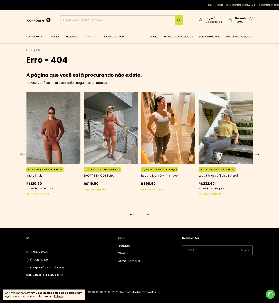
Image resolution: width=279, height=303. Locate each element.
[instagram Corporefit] (27, 238)
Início (55, 36)
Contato (153, 36)
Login (209, 18)
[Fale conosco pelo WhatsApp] (270, 294)
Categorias (34, 36)
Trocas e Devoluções (239, 36)
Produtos (72, 36)
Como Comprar (114, 36)
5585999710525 (37, 252)
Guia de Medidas (209, 36)
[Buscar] (179, 20)
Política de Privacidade (178, 36)
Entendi (58, 296)
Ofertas (91, 36)
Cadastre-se (213, 22)
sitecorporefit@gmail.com (45, 267)
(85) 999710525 (37, 260)
